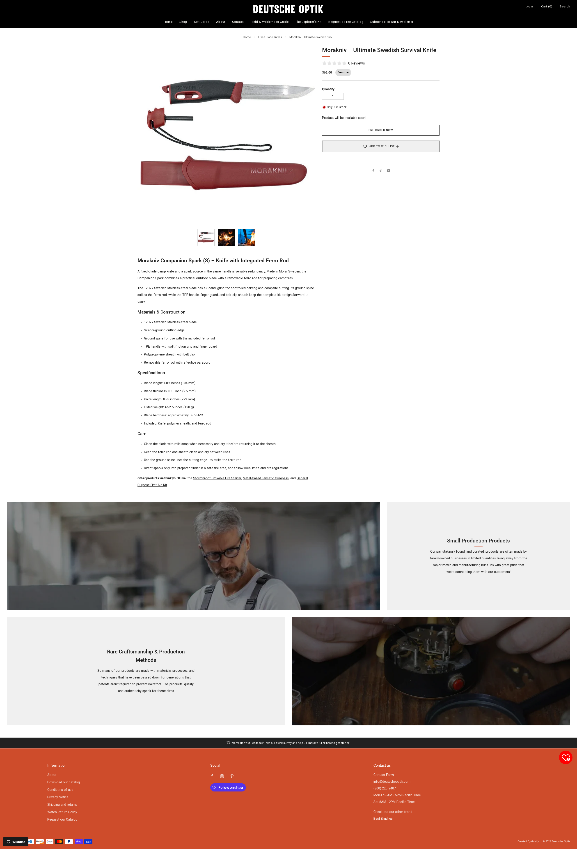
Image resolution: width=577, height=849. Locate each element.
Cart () (546, 6)
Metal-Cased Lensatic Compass (266, 478)
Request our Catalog (62, 819)
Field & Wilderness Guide (270, 21)
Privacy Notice (58, 797)
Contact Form (383, 775)
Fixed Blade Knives (270, 37)
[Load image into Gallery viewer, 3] (246, 237)
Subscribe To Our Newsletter (391, 21)
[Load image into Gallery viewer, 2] (226, 237)
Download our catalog (63, 782)
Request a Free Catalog (346, 21)
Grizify (535, 841)
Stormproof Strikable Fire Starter (217, 478)
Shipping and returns (62, 805)
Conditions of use (60, 790)
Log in (530, 6)
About (220, 21)
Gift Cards (201, 21)
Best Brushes (383, 819)
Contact (238, 21)
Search (565, 6)
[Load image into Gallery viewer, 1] (206, 237)
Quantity (328, 89)
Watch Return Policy (62, 812)
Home (168, 21)
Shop (183, 21)
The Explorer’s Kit (308, 21)
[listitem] (288, 743)
